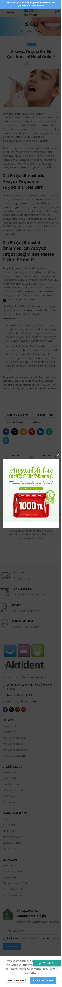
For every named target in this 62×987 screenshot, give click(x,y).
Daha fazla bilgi (16, 980)
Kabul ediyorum (43, 980)
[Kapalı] (57, 455)
